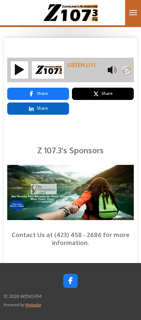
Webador (33, 305)
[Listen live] (19, 70)
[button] (127, 167)
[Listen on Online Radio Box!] (126, 72)
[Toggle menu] (133, 12)
